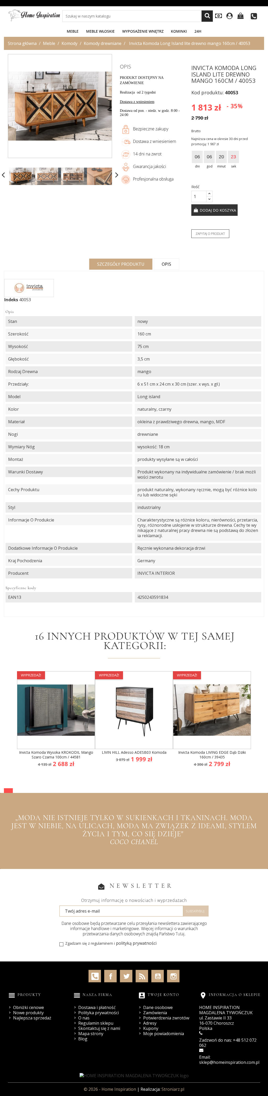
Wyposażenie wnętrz (143, 31)
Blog (82, 1039)
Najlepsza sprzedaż (32, 1018)
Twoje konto (163, 995)
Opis (166, 264)
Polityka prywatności (98, 1013)
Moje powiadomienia (163, 1033)
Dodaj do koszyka (217, 210)
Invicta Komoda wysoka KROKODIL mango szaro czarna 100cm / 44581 (56, 754)
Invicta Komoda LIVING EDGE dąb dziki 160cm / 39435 (212, 754)
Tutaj (180, 934)
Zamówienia (155, 1013)
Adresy (150, 1023)
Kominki (179, 31)
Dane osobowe (158, 1007)
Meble (73, 31)
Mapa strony (90, 1033)
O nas (84, 1018)
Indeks (11, 299)
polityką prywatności (136, 943)
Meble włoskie (100, 31)
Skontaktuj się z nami (99, 1028)
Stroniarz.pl (172, 1089)
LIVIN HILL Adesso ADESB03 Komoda (134, 752)
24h (197, 31)
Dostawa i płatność (97, 1007)
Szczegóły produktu (120, 264)
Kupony (150, 1028)
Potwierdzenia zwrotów (166, 1018)
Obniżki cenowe (28, 1007)
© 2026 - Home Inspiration (110, 1089)
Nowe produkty (28, 1013)
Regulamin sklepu (95, 1023)
